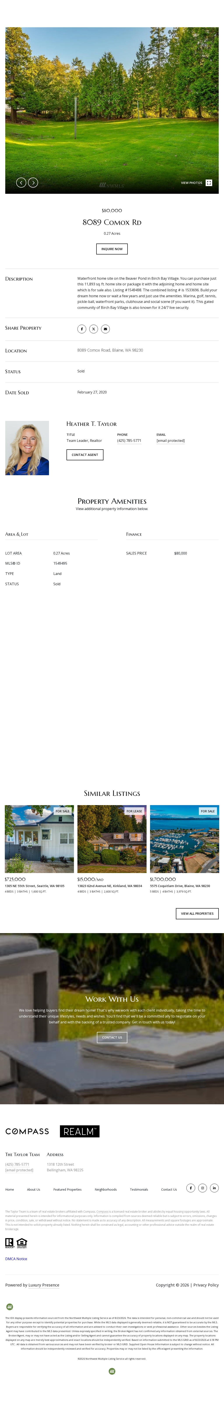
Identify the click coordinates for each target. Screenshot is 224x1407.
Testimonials (139, 1189)
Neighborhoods (106, 1189)
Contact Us (169, 1189)
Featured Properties (67, 1189)
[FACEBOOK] (190, 1188)
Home (9, 1189)
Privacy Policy (206, 1285)
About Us (33, 1189)
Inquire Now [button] (112, 249)
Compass (102, 1211)
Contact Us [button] (112, 1037)
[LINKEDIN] (214, 1188)
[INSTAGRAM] (202, 1188)
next (33, 183)
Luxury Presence (43, 1285)
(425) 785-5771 (129, 440)
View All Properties (197, 913)
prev (21, 183)
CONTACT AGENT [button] (85, 455)
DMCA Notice (16, 1258)
